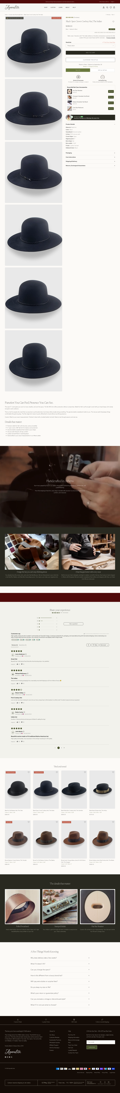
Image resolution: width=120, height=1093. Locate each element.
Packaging (69, 153)
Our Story (52, 1035)
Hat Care (70, 1047)
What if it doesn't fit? (38, 964)
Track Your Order (72, 1045)
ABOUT (67, 7)
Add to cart (90, 52)
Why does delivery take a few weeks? (44, 958)
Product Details (70, 124)
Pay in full (78, 70)
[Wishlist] (111, 7)
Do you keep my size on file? (41, 987)
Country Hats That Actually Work (16, 14)
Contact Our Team (73, 1053)
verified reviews (69, 1)
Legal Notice (112, 1072)
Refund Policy (97, 1072)
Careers (51, 1050)
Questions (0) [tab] (22, 645)
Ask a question (73, 624)
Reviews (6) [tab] (15, 645)
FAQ (69, 1042)
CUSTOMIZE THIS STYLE (90, 60)
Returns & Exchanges (74, 1040)
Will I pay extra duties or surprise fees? (44, 981)
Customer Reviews (54, 1037)
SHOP (45, 7)
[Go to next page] (64, 748)
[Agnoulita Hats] (12, 7)
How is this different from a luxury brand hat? (46, 975)
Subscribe (92, 1047)
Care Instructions (71, 157)
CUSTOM (53, 7)
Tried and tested (60, 767)
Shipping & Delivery (71, 161)
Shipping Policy (89, 1072)
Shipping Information (73, 1037)
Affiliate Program (53, 1045)
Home (6, 14)
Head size (68, 42)
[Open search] (88, 645)
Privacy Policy (105, 1072)
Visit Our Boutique (54, 1047)
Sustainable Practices (55, 1040)
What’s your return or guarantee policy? (45, 993)
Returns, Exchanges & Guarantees (75, 165)
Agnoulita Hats (12, 1068)
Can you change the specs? (40, 970)
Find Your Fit (71, 1035)
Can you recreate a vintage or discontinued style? (48, 999)
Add (112, 91)
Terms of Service (80, 1072)
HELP (74, 7)
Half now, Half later (102, 70)
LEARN (60, 7)
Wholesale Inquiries (54, 1042)
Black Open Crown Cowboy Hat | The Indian (33, 14)
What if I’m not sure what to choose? (43, 1005)
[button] (70, 17)
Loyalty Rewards (72, 1050)
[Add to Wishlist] (113, 21)
